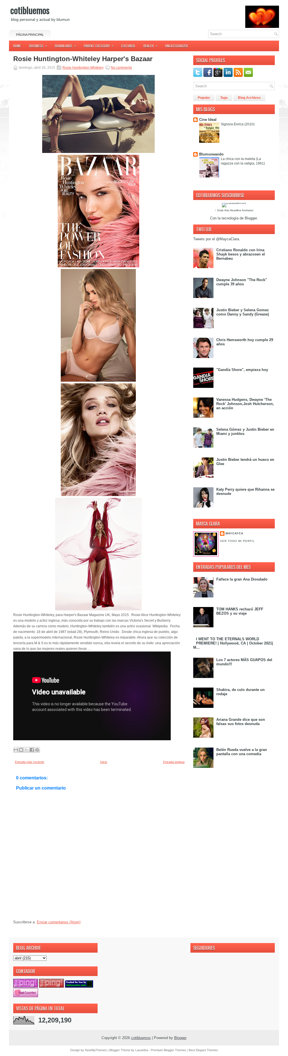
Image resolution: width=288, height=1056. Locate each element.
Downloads (65, 45)
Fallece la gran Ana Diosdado (241, 579)
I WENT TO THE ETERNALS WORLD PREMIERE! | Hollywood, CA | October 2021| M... (233, 643)
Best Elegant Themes (203, 1050)
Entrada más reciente (29, 762)
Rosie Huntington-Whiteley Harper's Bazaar (82, 58)
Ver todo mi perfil (237, 541)
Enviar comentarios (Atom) (58, 922)
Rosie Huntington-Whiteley (83, 68)
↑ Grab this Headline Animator (234, 210)
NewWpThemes (96, 1050)
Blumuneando (211, 154)
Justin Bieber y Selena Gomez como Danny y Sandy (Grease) (242, 312)
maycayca (234, 533)
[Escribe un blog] (21, 750)
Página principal (30, 34)
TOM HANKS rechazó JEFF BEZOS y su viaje (239, 611)
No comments (121, 68)
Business (38, 45)
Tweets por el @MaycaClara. (216, 239)
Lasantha (141, 1050)
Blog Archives (249, 98)
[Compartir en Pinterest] (37, 750)
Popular (204, 98)
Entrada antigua (173, 762)
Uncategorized (176, 45)
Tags (224, 98)
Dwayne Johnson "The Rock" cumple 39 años (241, 282)
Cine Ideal (208, 119)
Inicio (103, 762)
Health (150, 45)
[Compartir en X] (26, 750)
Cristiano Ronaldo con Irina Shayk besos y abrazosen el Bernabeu (240, 254)
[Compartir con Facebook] (32, 750)
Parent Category (98, 45)
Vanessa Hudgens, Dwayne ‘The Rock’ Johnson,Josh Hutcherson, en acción (245, 403)
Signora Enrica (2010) (238, 124)
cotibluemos (30, 10)
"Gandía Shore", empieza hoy (242, 370)
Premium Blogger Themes (168, 1050)
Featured (128, 45)
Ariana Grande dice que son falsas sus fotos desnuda (240, 721)
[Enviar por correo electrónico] (16, 750)
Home (17, 45)
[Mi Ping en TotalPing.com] (25, 986)
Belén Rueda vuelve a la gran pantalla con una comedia (241, 752)
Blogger (251, 218)
